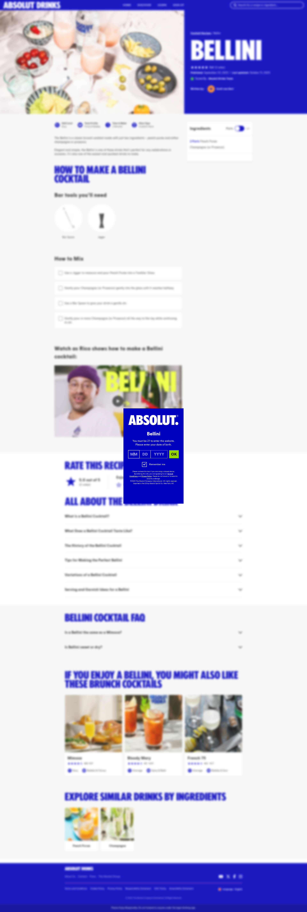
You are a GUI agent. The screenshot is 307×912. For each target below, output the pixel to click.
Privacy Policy (147, 476)
